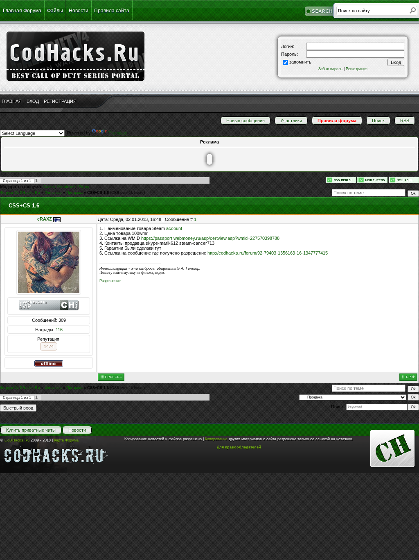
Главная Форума (22, 11)
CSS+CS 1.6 (98, 193)
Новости (78, 11)
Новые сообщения (245, 120)
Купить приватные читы (31, 430)
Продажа (74, 193)
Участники (291, 120)
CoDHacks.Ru (17, 440)
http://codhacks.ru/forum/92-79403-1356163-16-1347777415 (267, 252)
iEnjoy (83, 187)
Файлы (55, 11)
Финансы (53, 193)
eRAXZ (44, 218)
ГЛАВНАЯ (12, 101)
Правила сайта (111, 11)
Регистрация (356, 69)
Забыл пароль (330, 69)
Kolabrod (66, 187)
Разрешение (110, 281)
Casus (49, 187)
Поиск (378, 120)
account (174, 228)
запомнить (300, 61)
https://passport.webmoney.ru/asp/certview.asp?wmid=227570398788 (210, 238)
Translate (117, 132)
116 (59, 329)
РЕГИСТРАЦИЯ (60, 101)
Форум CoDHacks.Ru (20, 193)
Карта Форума (66, 440)
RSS (404, 120)
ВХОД (33, 101)
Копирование (216, 439)
